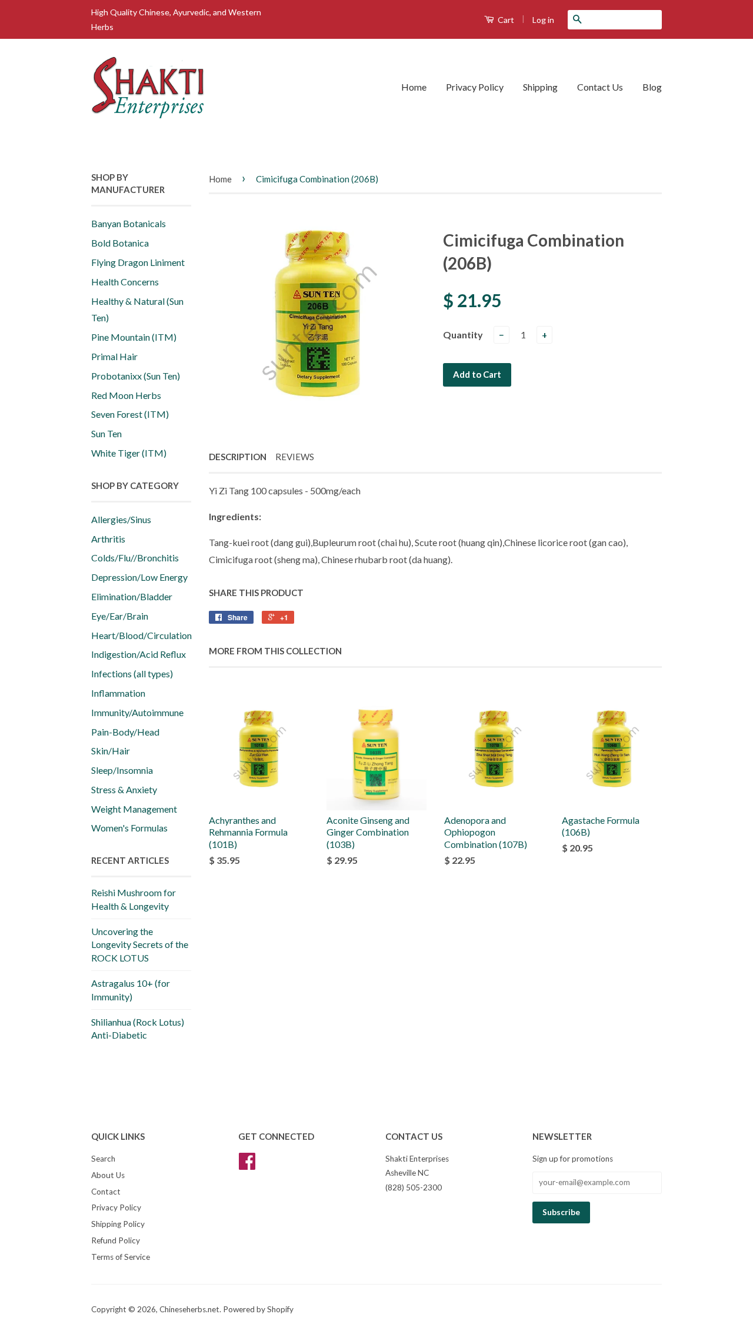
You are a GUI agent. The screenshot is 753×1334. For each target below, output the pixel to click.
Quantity (463, 334)
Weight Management (134, 808)
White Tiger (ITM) (128, 452)
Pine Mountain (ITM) (133, 336)
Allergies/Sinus (121, 519)
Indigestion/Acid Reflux (138, 654)
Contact (106, 1191)
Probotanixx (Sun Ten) (135, 375)
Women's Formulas (129, 827)
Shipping (540, 86)
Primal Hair (114, 356)
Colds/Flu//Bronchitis (135, 557)
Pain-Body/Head (125, 731)
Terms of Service (120, 1257)
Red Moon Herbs (126, 395)
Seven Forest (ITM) (130, 414)
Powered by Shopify (258, 1309)
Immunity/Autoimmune (137, 712)
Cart (505, 20)
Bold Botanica (120, 242)
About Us (108, 1175)
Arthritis (108, 538)
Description (237, 456)
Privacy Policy (475, 86)
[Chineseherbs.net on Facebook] (247, 1165)
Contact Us (600, 86)
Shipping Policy (118, 1224)
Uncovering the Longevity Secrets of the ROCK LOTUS (139, 944)
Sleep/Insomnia (122, 770)
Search (103, 1158)
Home (414, 86)
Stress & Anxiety (124, 789)
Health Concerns (125, 281)
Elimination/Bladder (131, 596)
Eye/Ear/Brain (119, 615)
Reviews (294, 456)
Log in (543, 20)
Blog (652, 86)
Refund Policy (115, 1240)
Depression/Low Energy (139, 577)
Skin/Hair (110, 750)
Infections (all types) (132, 673)
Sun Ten (106, 433)
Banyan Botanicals (128, 223)
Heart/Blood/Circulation (141, 635)
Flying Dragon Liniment (138, 262)
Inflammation (118, 692)
